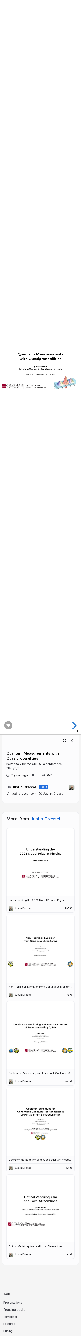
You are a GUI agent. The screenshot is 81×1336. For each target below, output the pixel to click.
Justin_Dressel (53, 793)
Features (9, 1323)
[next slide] (73, 725)
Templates (10, 1316)
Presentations (12, 1302)
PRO (42, 787)
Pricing (8, 1331)
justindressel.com (23, 793)
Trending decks (14, 1309)
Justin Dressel (24, 787)
